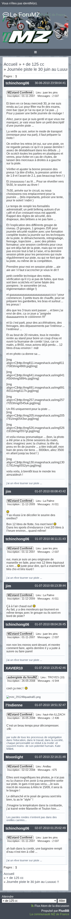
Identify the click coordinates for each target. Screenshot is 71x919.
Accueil (10, 64)
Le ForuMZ (25, 14)
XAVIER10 (14, 668)
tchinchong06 (17, 83)
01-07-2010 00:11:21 (48, 538)
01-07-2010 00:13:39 (48, 585)
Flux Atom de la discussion (52, 905)
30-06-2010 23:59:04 (48, 83)
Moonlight (14, 757)
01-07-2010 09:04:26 (48, 624)
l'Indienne (14, 705)
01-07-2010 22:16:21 (48, 756)
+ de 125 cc (33, 64)
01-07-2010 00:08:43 (48, 491)
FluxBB (64, 910)
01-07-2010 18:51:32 (48, 705)
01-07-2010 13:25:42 (48, 667)
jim (8, 491)
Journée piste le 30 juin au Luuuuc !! (32, 882)
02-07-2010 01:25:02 (48, 828)
